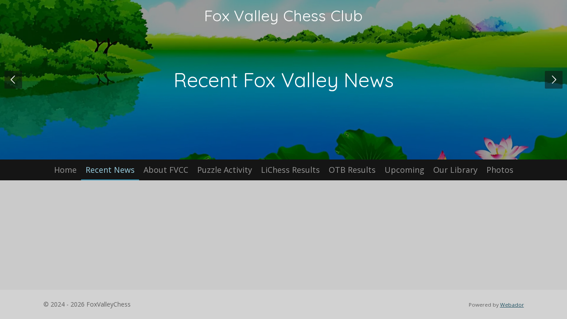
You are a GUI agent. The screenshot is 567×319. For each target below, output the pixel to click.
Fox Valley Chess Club (283, 15)
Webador (512, 304)
